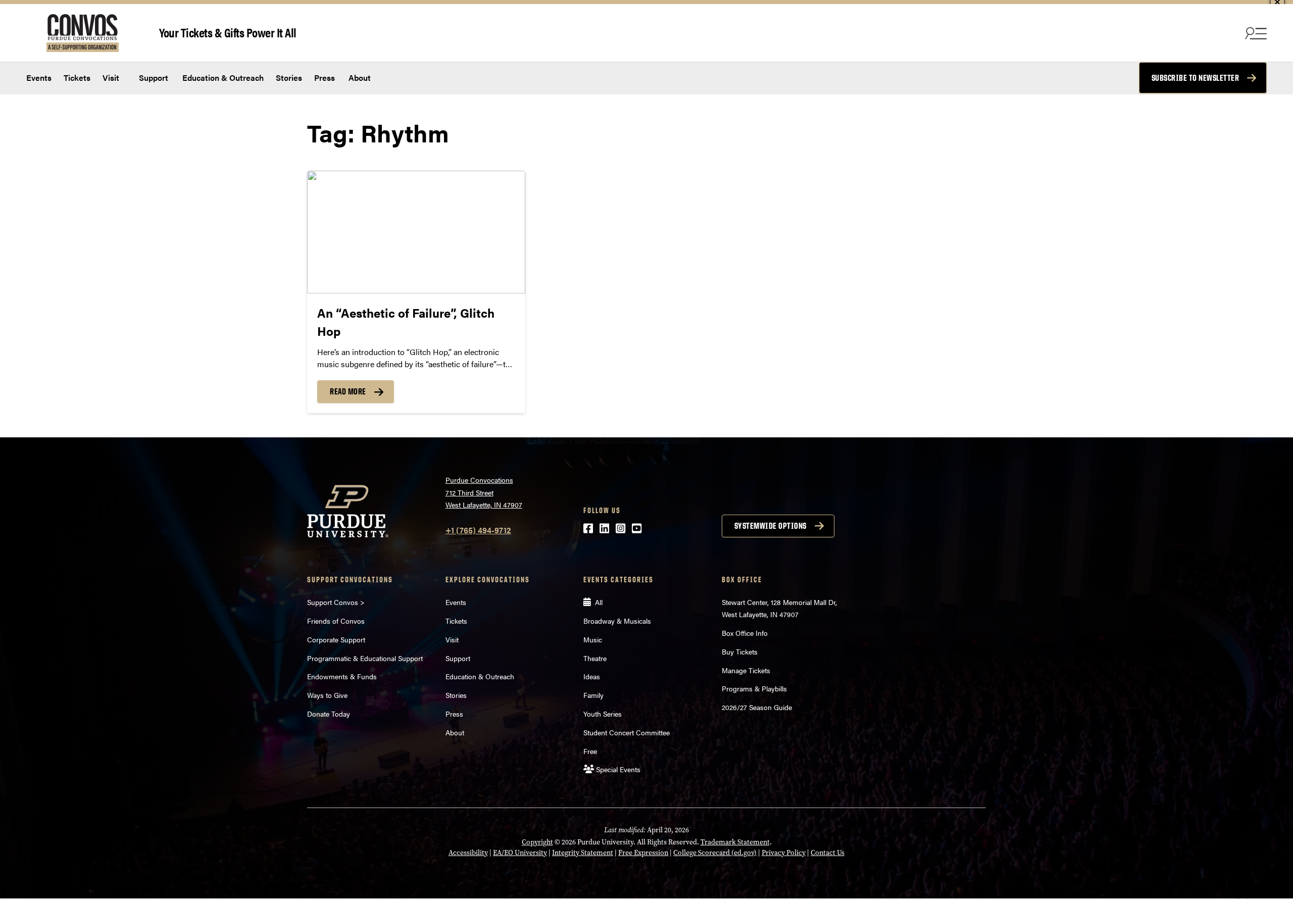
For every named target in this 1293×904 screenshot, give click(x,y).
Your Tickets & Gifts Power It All (227, 32)
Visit (111, 77)
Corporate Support (336, 639)
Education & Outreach (222, 77)
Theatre (595, 658)
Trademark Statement (735, 842)
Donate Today (328, 714)
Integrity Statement (582, 853)
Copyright (537, 842)
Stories (289, 77)
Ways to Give (327, 695)
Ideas (591, 676)
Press (324, 77)
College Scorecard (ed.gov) (715, 853)
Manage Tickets (746, 670)
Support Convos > (336, 602)
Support (152, 77)
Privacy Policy (784, 853)
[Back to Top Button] (1243, 896)
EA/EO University (520, 853)
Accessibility (468, 853)
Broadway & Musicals (617, 621)
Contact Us (827, 853)
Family (593, 695)
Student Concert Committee (626, 732)
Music (592, 639)
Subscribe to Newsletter (1195, 78)
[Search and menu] (1254, 33)
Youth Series (602, 714)
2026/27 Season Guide (757, 707)
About (360, 77)
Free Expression (643, 853)
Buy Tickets (740, 651)
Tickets (77, 77)
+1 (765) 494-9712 (478, 530)
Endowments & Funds (342, 676)
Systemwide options (770, 526)
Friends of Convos (336, 621)
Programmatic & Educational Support (365, 658)
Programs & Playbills (754, 688)
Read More (348, 391)
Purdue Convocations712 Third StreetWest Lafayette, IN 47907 (483, 492)
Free (590, 751)
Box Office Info (745, 633)
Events (39, 77)
